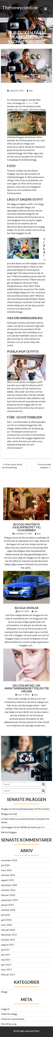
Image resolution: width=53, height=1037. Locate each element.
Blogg (4, 991)
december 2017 (9, 934)
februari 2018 (8, 929)
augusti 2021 (7, 880)
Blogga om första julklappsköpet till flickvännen (26, 527)
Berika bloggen (9, 832)
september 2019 (9, 900)
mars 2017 (6, 969)
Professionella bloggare (44, 466)
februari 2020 (8, 895)
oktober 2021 (8, 875)
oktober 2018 (8, 909)
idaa (31, 90)
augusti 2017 (7, 944)
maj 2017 (5, 959)
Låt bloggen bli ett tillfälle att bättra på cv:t (23, 827)
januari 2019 (7, 904)
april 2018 (6, 919)
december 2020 (9, 885)
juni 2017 (5, 954)
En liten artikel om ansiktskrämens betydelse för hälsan (26, 688)
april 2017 (6, 964)
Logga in (5, 1008)
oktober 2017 (8, 939)
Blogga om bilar (26, 608)
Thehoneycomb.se (20, 7)
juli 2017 (5, 949)
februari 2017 (8, 974)
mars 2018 (6, 924)
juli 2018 (5, 914)
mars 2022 (6, 870)
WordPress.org (8, 1023)
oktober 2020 (8, 890)
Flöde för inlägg (9, 1013)
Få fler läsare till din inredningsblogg (12, 466)
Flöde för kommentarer (13, 1018)
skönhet (29, 103)
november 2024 (9, 860)
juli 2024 (5, 865)
